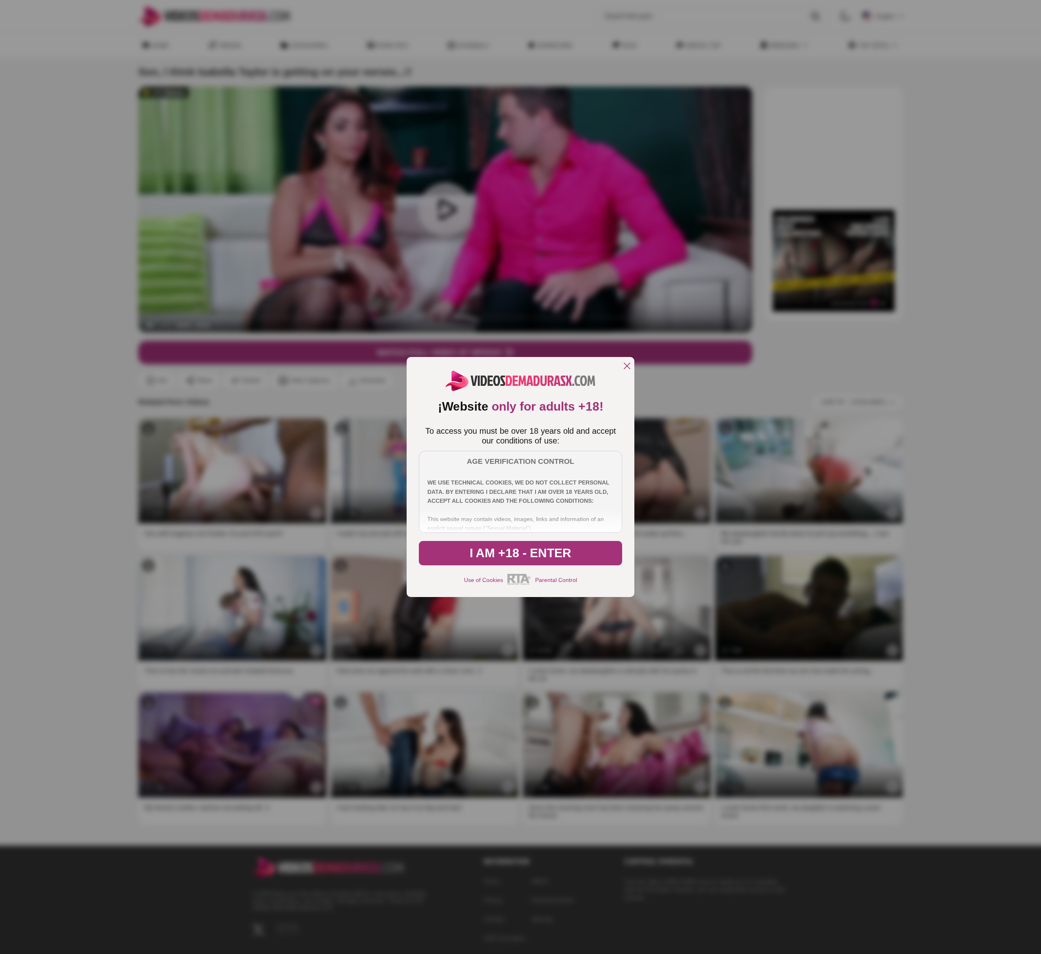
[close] (627, 366)
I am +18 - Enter (520, 553)
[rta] (519, 583)
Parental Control (556, 580)
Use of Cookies (483, 580)
